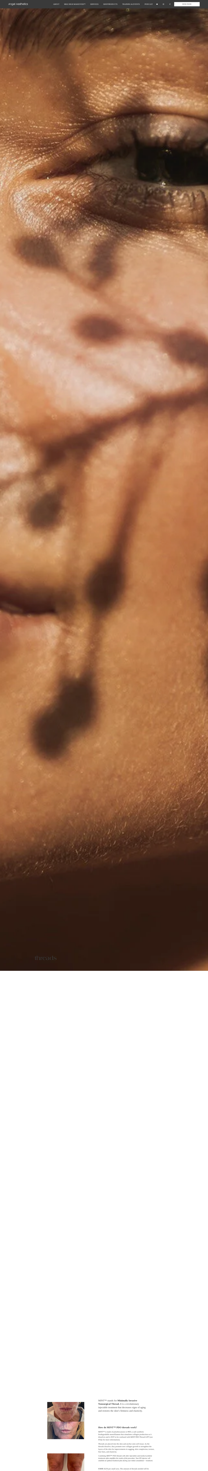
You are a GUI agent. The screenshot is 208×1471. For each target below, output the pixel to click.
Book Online (186, 4)
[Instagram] (163, 4)
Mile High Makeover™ (74, 4)
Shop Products (110, 4)
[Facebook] (170, 4)
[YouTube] (157, 4)
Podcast (149, 4)
